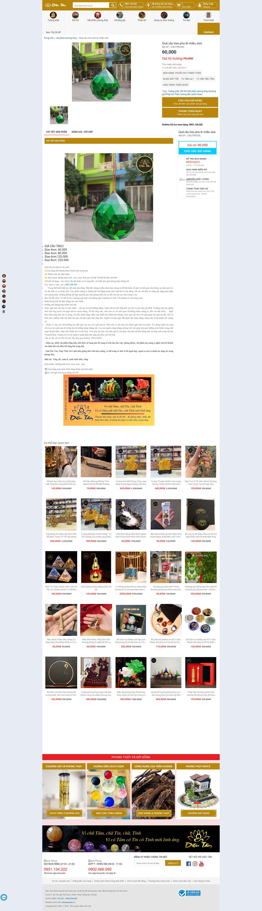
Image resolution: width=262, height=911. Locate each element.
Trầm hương (180, 94)
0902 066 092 (71, 285)
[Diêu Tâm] (61, 462)
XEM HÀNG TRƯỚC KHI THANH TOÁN (182, 72)
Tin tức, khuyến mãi (60, 881)
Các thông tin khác (202, 881)
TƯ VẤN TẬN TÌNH (205, 78)
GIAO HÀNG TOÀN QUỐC (175, 84)
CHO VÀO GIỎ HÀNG (190, 102)
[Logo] (55, 5)
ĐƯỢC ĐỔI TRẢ (171, 78)
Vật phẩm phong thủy (197, 91)
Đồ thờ (183, 91)
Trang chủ (49, 37)
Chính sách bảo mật (182, 881)
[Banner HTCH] (131, 838)
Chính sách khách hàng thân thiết (109, 881)
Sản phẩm (186, 5)
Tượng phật (173, 91)
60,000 (197, 144)
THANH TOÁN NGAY (190, 113)
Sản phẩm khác (194, 94)
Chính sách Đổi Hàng (136, 881)
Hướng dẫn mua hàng (81, 881)
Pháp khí (170, 94)
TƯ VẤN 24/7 (187, 78)
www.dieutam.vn (68, 902)
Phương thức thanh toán (159, 881)
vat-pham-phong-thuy (66, 37)
